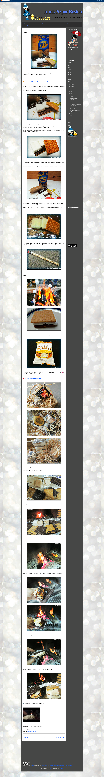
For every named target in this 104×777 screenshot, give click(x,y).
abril (70, 113)
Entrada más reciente (28, 737)
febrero (70, 117)
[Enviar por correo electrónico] (26, 729)
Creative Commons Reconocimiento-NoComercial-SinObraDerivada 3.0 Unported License (56, 765)
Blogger (62, 768)
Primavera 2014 (73, 108)
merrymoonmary (50, 768)
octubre (70, 86)
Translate (75, 209)
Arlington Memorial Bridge (75, 100)
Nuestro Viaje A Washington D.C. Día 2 (75, 111)
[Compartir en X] (28, 729)
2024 (69, 63)
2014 (69, 81)
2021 (69, 69)
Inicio (45, 737)
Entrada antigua (60, 737)
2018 (69, 74)
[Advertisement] (75, 154)
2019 (69, 72)
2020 (69, 70)
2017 (69, 76)
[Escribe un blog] (27, 729)
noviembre (71, 84)
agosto (70, 89)
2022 (69, 67)
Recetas (34, 731)
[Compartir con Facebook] (30, 729)
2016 (69, 77)
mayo (70, 95)
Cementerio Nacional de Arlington (74, 99)
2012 (69, 122)
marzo (70, 115)
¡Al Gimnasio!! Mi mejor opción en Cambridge (75, 105)
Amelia (33, 765)
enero (70, 118)
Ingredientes (29, 731)
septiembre (71, 88)
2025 (69, 62)
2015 (69, 79)
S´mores (71, 96)
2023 (69, 65)
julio (70, 91)
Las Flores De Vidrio (73, 107)
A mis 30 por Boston (63, 11)
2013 (69, 120)
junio (70, 93)
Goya (71, 102)
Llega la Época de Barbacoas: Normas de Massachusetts (36, 81)
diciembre (71, 82)
